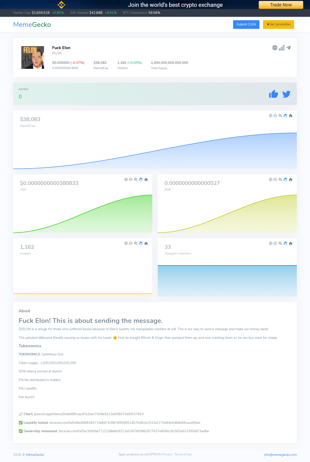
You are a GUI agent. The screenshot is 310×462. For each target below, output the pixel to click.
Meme (32, 24)
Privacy (167, 454)
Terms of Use (183, 454)
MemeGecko (35, 454)
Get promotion (280, 24)
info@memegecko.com (280, 454)
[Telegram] (288, 48)
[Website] (275, 48)
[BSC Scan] (282, 48)
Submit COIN (246, 24)
